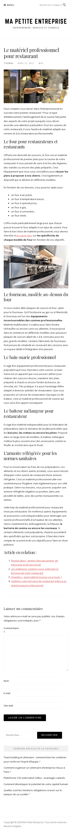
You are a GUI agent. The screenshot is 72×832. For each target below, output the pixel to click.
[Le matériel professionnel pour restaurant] (36, 86)
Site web (8, 705)
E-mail (7, 693)
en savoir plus (24, 235)
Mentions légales (12, 826)
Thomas (8, 63)
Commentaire (10, 630)
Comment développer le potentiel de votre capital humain (36, 784)
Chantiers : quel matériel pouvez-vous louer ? (36, 577)
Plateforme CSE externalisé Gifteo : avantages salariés (34, 778)
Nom (6, 680)
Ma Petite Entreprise (36, 21)
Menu (10, 5)
